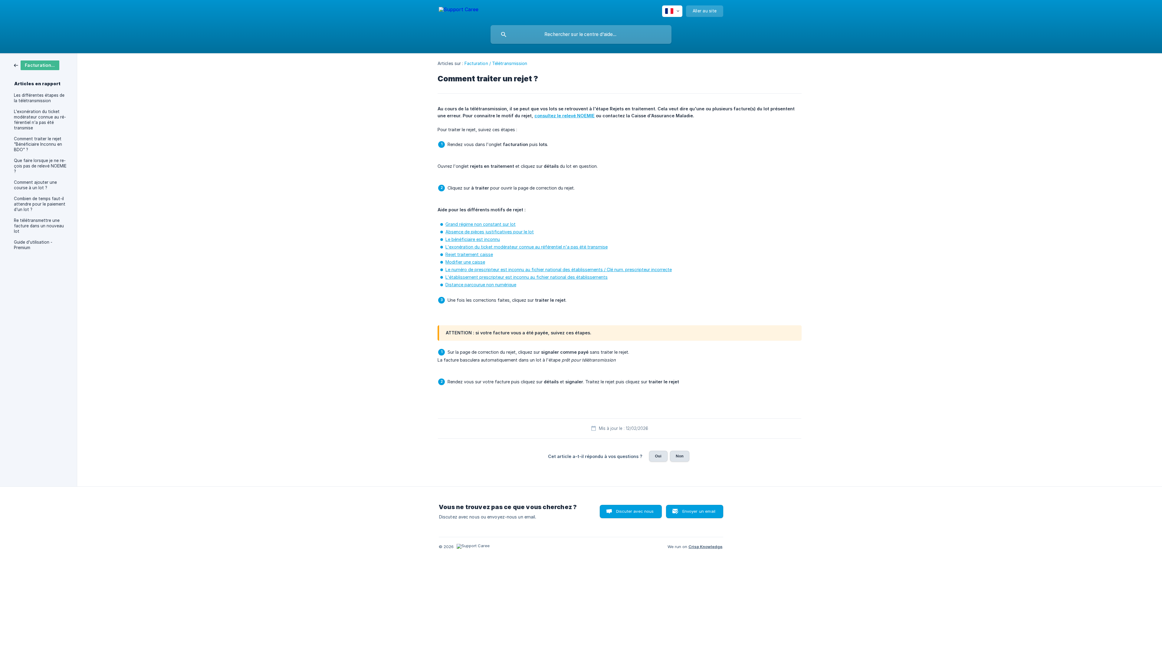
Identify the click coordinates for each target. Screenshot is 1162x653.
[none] (458, 10)
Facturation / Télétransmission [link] (495, 63)
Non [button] (680, 455)
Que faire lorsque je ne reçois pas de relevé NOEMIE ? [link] (40, 166)
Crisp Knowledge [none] (705, 546)
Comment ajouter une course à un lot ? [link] (35, 185)
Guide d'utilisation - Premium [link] (33, 245)
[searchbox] (581, 34)
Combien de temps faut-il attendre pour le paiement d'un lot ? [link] (39, 204)
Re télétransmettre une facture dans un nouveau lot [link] (39, 226)
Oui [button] (658, 455)
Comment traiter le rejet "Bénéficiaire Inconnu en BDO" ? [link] (38, 144)
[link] (36, 65)
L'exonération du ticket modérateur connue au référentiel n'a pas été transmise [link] (40, 119)
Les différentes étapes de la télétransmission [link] (39, 98)
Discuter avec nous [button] (635, 511)
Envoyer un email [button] (698, 511)
